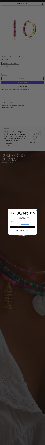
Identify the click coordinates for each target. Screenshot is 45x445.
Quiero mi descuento (22, 226)
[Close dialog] (36, 210)
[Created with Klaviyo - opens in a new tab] (22, 235)
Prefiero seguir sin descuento (22, 230)
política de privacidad (25, 224)
